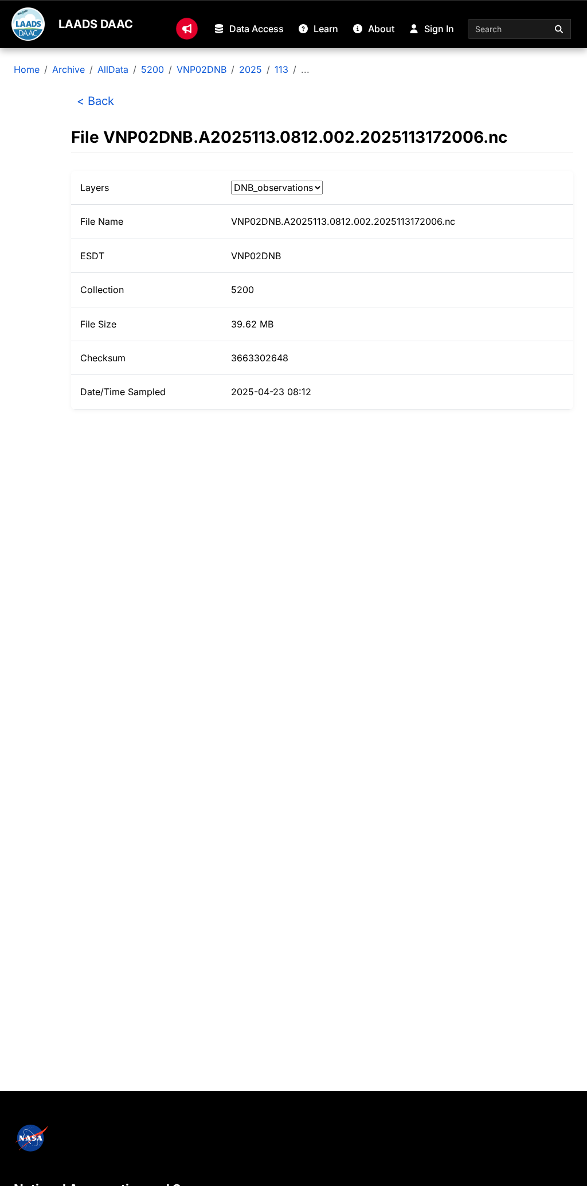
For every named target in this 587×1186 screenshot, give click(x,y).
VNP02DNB (201, 69)
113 (281, 69)
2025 (250, 69)
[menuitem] (187, 28)
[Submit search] (559, 29)
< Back (95, 101)
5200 (152, 69)
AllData (112, 69)
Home (27, 69)
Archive (68, 69)
